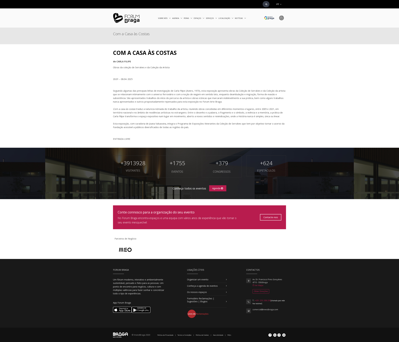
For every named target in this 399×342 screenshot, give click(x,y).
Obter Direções (261, 291)
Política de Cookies (202, 335)
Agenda (176, 18)
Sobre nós (163, 18)
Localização (225, 18)
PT (278, 4)
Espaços (198, 18)
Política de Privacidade (165, 335)
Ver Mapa (258, 285)
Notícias (239, 18)
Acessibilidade (218, 335)
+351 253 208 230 (263, 300)
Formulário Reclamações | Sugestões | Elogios (200, 300)
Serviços (210, 18)
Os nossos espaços (197, 292)
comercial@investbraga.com (265, 309)
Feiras (187, 18)
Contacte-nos (270, 217)
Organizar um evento (197, 279)
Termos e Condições (185, 335)
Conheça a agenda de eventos (202, 285)
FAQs (229, 335)
